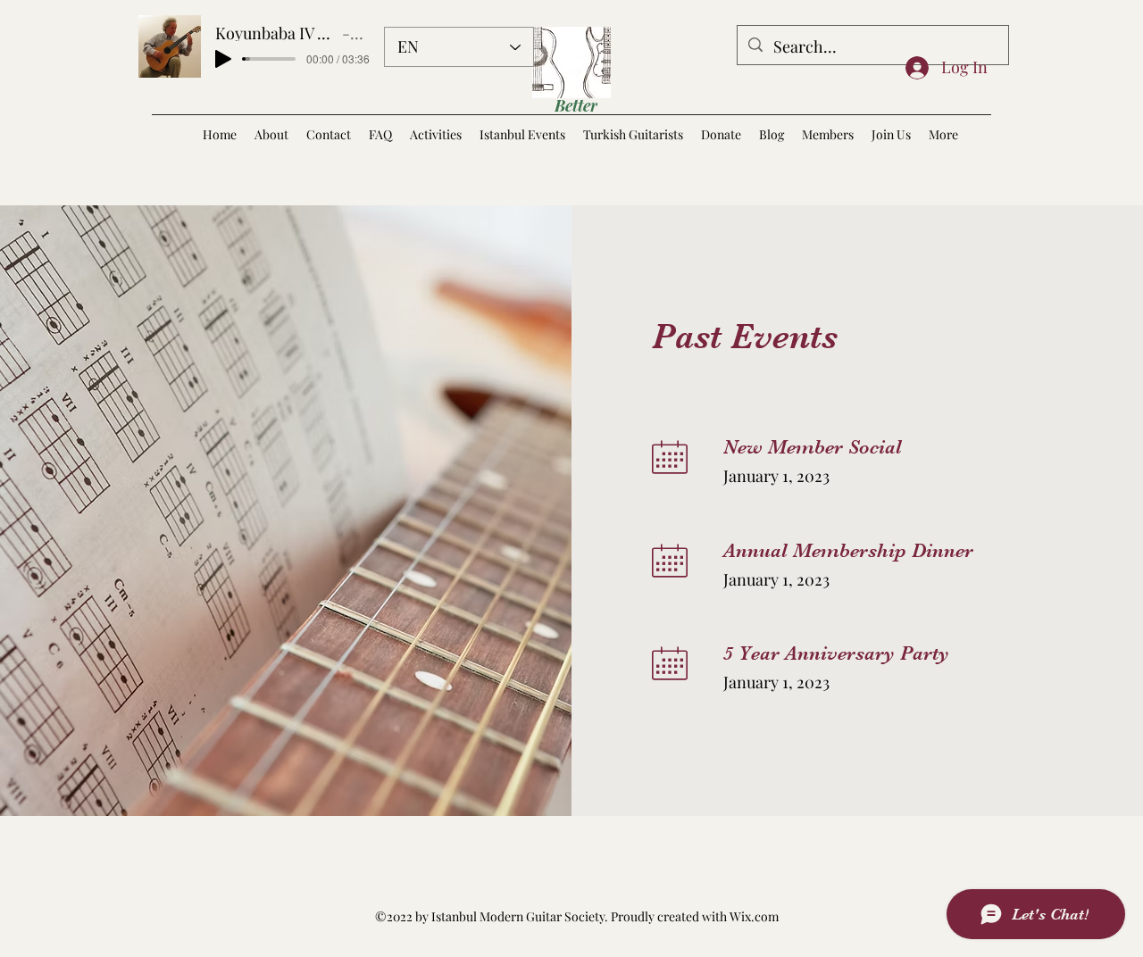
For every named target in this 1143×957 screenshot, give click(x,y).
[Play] (223, 59)
